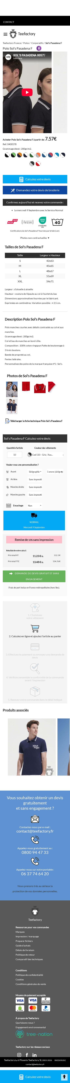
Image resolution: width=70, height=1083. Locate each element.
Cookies (20, 979)
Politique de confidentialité (29, 975)
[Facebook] (27, 1054)
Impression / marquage (27, 936)
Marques (20, 931)
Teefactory (9, 1060)
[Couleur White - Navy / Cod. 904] (62, 155)
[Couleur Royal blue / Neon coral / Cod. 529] (50, 155)
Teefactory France (12, 43)
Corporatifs (37, 43)
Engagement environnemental (31, 1027)
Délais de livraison (25, 950)
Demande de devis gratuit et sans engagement (36, 576)
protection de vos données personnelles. (35, 891)
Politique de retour (25, 954)
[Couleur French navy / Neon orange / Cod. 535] (19, 155)
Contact (8, 22)
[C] (19, 1054)
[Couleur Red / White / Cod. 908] (38, 163)
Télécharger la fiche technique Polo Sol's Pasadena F (36, 420)
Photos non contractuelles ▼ (35, 237)
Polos (26, 43)
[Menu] (5, 33)
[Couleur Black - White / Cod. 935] (7, 155)
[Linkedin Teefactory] (34, 1054)
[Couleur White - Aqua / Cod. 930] (56, 155)
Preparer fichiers (24, 941)
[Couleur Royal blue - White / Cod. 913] (44, 155)
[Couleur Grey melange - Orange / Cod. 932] (38, 155)
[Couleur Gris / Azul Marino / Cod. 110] (31, 163)
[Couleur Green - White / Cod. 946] (31, 155)
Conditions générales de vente (31, 984)
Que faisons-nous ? (25, 1022)
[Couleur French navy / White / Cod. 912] (25, 155)
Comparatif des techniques (29, 959)
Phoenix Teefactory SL (31, 1060)
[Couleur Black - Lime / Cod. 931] (13, 155)
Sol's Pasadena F (53, 43)
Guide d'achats (23, 945)
